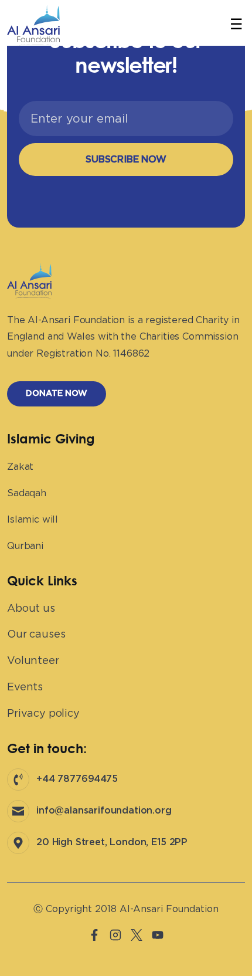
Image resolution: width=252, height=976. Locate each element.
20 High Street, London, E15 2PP (112, 842)
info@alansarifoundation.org (104, 810)
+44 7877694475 (77, 779)
